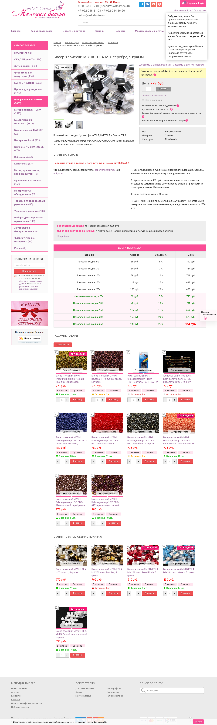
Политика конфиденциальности (26, 703)
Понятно (198, 722)
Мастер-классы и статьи (149, 31)
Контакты (16, 696)
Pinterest (159, 4)
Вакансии (15, 699)
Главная (15, 31)
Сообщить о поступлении (154, 95)
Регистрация (200, 10)
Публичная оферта (20, 707)
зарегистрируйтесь (105, 169)
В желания (62, 390)
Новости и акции (19, 688)
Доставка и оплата (84, 688)
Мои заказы (180, 10)
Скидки (99, 31)
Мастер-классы (83, 696)
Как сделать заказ (41, 31)
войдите (58, 173)
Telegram (141, 4)
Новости (120, 31)
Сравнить (208, 315)
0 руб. (195, 3)
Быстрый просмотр (71, 370)
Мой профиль (114, 688)
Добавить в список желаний (155, 65)
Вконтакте (147, 4)
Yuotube (153, 4)
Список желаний (115, 696)
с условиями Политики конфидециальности (30, 286)
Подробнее (63, 236)
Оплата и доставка (74, 31)
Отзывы (15, 692)
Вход (189, 10)
